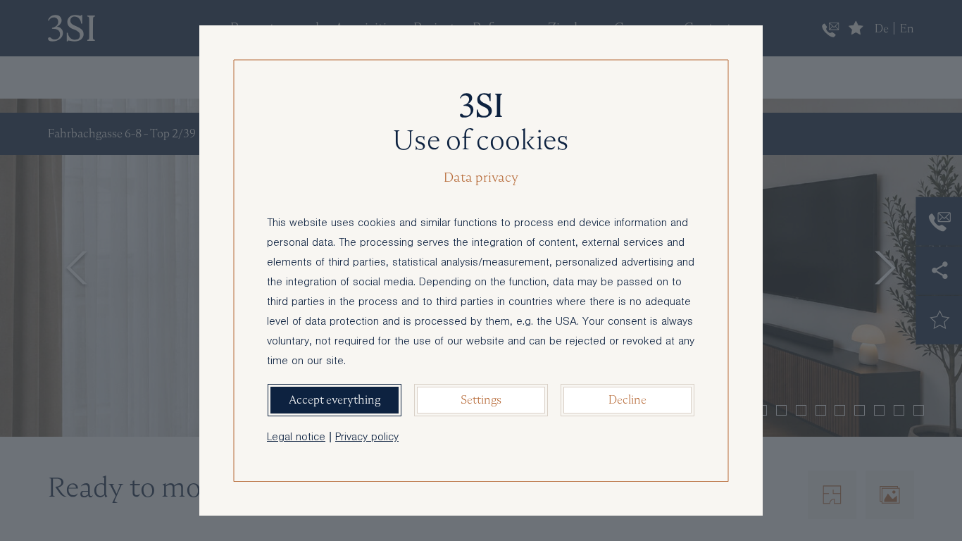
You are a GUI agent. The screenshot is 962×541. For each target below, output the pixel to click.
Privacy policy (367, 438)
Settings (481, 399)
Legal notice (296, 438)
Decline (627, 399)
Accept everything (334, 399)
